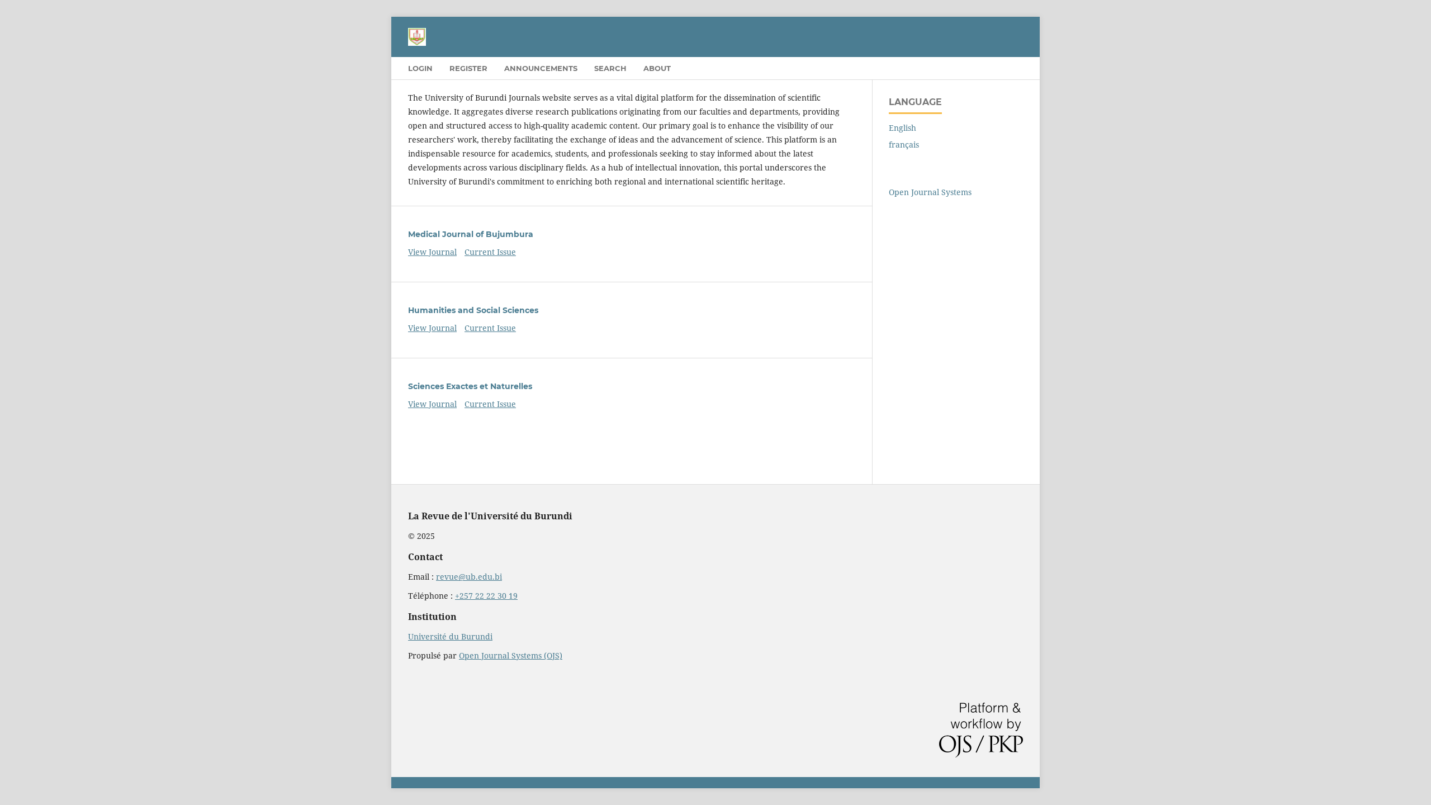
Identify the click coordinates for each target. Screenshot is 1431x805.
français (904, 144)
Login (420, 68)
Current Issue (490, 252)
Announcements (540, 68)
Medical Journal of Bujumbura (470, 234)
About (657, 68)
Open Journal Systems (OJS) (510, 655)
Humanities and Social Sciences (473, 310)
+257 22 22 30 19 (486, 595)
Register (468, 68)
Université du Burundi (450, 636)
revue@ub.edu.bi (469, 576)
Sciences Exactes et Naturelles (470, 386)
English (902, 127)
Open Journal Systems (930, 192)
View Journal (432, 252)
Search (610, 68)
